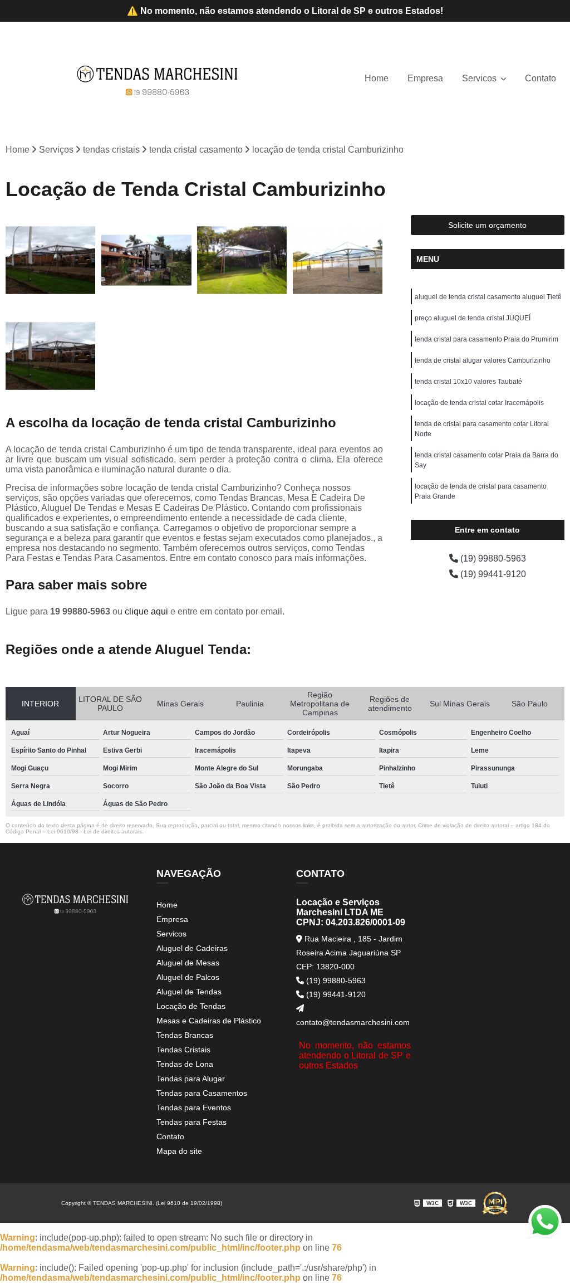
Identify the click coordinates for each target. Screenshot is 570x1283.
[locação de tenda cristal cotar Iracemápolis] (338, 260)
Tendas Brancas (184, 1035)
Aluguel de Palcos (187, 977)
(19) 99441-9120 (492, 574)
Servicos (480, 78)
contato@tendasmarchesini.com (353, 1022)
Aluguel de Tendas (189, 991)
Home (377, 78)
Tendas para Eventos (193, 1107)
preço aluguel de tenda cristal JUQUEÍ (472, 318)
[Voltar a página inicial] (157, 78)
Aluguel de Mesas (187, 962)
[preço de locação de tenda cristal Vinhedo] (51, 260)
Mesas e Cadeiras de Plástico (208, 1020)
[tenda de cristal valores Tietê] (242, 260)
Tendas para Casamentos (201, 1093)
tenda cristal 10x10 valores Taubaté (468, 382)
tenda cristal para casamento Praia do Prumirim (486, 339)
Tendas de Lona (184, 1064)
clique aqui (146, 611)
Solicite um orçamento (487, 225)
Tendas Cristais (183, 1049)
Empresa (425, 78)
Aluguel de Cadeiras (192, 948)
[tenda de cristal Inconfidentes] (146, 260)
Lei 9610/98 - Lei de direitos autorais (94, 831)
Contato (540, 78)
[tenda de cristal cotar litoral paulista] (51, 356)
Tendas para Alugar (190, 1078)
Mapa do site (179, 1151)
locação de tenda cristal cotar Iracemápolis (479, 403)
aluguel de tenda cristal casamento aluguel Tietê (488, 297)
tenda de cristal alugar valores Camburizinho (483, 360)
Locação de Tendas (190, 1006)
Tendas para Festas (191, 1122)
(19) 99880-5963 (492, 558)
